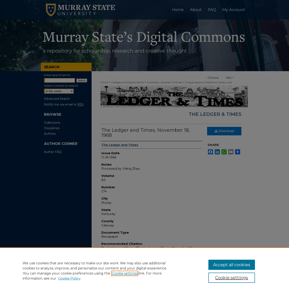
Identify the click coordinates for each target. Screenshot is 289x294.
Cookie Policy (69, 278)
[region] (144, 270)
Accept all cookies (231, 264)
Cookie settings (125, 273)
